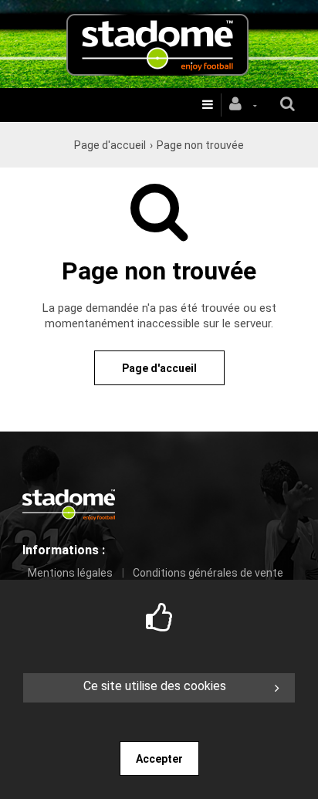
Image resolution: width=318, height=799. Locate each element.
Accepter (159, 759)
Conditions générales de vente (208, 573)
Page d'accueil (110, 145)
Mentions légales (70, 573)
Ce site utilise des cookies (154, 686)
